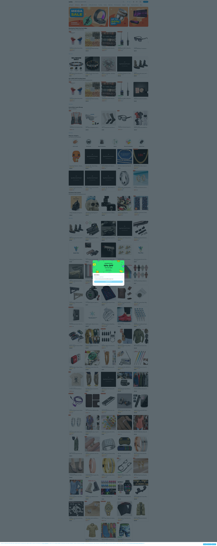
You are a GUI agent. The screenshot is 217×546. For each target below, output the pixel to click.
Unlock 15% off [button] (108, 281)
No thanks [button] (108, 284)
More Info (213, 544)
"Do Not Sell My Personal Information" (136, 543)
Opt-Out (209, 544)
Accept (205, 544)
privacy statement (45, 543)
